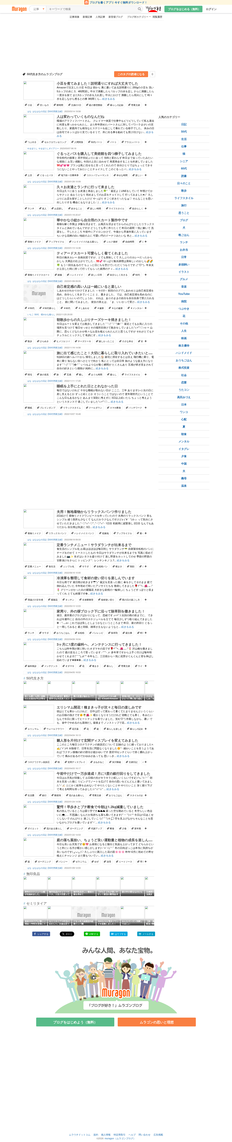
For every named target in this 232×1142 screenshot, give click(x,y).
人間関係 (78, 142)
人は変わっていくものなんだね (80, 116)
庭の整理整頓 (95, 105)
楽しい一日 (140, 175)
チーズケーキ (84, 341)
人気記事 (100, 16)
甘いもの (44, 105)
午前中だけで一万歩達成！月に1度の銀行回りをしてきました (103, 773)
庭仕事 (129, 632)
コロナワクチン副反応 (39, 762)
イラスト (184, 272)
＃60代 (67, 308)
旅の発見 (44, 374)
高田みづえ (184, 397)
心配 (184, 419)
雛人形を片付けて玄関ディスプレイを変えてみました (97, 740)
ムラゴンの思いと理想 (157, 1021)
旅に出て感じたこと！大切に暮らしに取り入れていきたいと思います (109, 352)
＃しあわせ (83, 308)
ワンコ (184, 412)
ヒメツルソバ (63, 341)
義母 (184, 478)
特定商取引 (120, 1134)
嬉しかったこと (106, 341)
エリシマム (33, 728)
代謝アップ (96, 828)
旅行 (184, 205)
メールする (147, 934)
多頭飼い (184, 264)
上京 (30, 175)
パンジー (63, 861)
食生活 (52, 566)
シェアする (42, 934)
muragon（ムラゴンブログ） (120, 1138)
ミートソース (125, 861)
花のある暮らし (76, 795)
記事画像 (74, 16)
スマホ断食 (115, 407)
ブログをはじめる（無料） (184, 9)
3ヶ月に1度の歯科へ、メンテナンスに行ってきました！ (99, 644)
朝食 (184, 434)
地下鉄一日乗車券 (70, 175)
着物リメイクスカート (39, 274)
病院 (184, 301)
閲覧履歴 (157, 16)
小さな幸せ (127, 341)
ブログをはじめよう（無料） (75, 1021)
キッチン (69, 599)
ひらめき (44, 341)
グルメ (184, 279)
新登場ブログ (116, 16)
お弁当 (184, 250)
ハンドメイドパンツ (84, 533)
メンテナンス (51, 666)
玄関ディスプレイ (76, 762)
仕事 (184, 146)
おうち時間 (96, 374)
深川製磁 (116, 762)
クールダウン (95, 407)
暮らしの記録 (116, 105)
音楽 (184, 286)
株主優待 (184, 345)
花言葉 (75, 728)
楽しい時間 (95, 208)
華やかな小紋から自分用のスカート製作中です (92, 219)
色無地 (105, 533)
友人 (44, 208)
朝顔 (132, 566)
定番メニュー (34, 566)
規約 (95, 1134)
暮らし (113, 374)
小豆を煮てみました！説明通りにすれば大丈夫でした (97, 83)
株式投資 (184, 367)
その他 (184, 323)
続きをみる (108, 98)
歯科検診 (32, 666)
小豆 (30, 105)
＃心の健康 (117, 308)
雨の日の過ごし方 (131, 599)
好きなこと (76, 208)
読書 (184, 176)
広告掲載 (158, 1134)
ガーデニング (76, 828)
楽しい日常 (96, 274)
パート (113, 142)
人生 (184, 331)
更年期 (137, 828)
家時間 (60, 105)
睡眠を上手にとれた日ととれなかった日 (87, 385)
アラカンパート (132, 142)
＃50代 (31, 308)
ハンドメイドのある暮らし (85, 241)
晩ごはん (184, 235)
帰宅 (30, 374)
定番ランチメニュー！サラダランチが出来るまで (94, 544)
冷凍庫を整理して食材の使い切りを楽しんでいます (96, 577)
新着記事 (87, 16)
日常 (184, 257)
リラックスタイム (72, 407)
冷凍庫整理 (87, 599)
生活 (184, 139)
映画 (184, 338)
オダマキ (69, 666)
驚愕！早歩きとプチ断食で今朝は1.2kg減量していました (100, 806)
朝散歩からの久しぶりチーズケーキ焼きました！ (94, 319)
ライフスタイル (116, 208)
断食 (112, 828)
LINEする (93, 934)
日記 (184, 124)
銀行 (44, 795)
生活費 (31, 795)
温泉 (184, 486)
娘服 (60, 274)
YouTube (184, 294)
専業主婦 (135, 105)
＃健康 (100, 308)
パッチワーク (135, 407)
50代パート (96, 142)
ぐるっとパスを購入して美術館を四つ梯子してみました (99, 153)
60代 (184, 168)
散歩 (30, 341)
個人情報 (106, 1134)
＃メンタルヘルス (139, 308)
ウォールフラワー (55, 728)
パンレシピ (97, 632)
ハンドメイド (76, 274)
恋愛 (184, 382)
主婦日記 (133, 762)
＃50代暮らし (49, 308)
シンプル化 (68, 566)
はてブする (120, 934)
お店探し (58, 208)
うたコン (184, 390)
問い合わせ (144, 1134)
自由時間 (129, 241)
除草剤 (114, 632)
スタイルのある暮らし (141, 795)
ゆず (96, 861)
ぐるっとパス (46, 175)
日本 (184, 404)
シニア (184, 161)
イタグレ (184, 449)
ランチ (31, 208)
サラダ (85, 566)
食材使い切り (107, 599)
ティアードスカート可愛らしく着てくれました (92, 252)
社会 (184, 375)
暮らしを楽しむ (114, 728)
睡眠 (30, 407)
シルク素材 (112, 241)
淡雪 (109, 861)
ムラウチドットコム (79, 1134)
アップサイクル (56, 241)
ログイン (211, 9)
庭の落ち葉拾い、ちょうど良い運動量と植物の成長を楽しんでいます (109, 839)
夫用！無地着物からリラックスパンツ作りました (94, 511)
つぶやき (32, 142)
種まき (118, 566)
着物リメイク (34, 241)
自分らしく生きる (141, 208)
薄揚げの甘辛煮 (35, 599)
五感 (69, 374)
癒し (81, 374)
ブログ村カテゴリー (137, 16)
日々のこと (184, 183)
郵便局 (57, 795)
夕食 (184, 456)
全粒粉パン (102, 566)
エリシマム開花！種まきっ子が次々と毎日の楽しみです (99, 707)
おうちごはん (63, 632)
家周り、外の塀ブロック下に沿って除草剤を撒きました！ (101, 611)
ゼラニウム (81, 861)
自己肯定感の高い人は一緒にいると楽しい (89, 286)
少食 (124, 828)
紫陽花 (54, 599)
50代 (137, 274)
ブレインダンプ (47, 407)
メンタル (184, 441)
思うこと (184, 213)
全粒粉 (81, 632)
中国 (184, 463)
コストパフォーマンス (98, 175)
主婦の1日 (76, 105)
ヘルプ (132, 1134)
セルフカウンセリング (55, 142)
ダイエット (33, 828)
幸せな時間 (122, 175)
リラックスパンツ (57, 533)
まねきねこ (98, 762)
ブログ (184, 220)
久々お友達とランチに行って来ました (85, 186)
